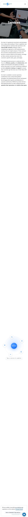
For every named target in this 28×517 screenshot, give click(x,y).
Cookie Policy (19, 509)
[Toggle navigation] (25, 4)
